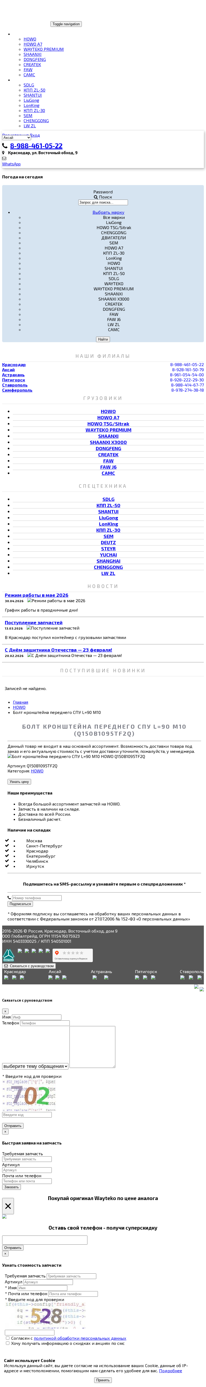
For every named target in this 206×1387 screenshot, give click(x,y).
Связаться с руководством (31, 966)
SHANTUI (33, 94)
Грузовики (25, 33)
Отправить (12, 1126)
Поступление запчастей (33, 622)
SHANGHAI (108, 561)
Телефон (10, 1022)
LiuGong (31, 100)
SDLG (29, 84)
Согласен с (68, 1338)
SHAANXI (33, 54)
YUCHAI (108, 555)
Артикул (11, 1164)
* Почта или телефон (26, 1293)
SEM (28, 115)
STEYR (108, 548)
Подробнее (170, 1370)
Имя (6, 1016)
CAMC (29, 74)
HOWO (30, 38)
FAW (28, 69)
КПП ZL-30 (34, 110)
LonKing (31, 105)
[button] (108, 211)
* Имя (11, 1287)
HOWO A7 (33, 43)
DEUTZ (108, 542)
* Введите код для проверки (31, 1076)
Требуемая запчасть (22, 1153)
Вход (35, 135)
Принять (103, 1380)
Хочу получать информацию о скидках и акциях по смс (67, 1343)
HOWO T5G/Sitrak (108, 424)
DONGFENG (35, 59)
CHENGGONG (36, 120)
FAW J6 (108, 467)
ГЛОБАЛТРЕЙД (19, 23)
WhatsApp (11, 163)
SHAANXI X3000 (108, 442)
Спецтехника (28, 79)
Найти (103, 339)
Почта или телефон (21, 1175)
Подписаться (20, 904)
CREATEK (32, 64)
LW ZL (30, 125)
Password (103, 191)
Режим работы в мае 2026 (36, 595)
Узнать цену (19, 782)
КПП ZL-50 (34, 89)
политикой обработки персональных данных (80, 1338)
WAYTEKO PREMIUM (44, 49)
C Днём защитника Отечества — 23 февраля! (58, 650)
